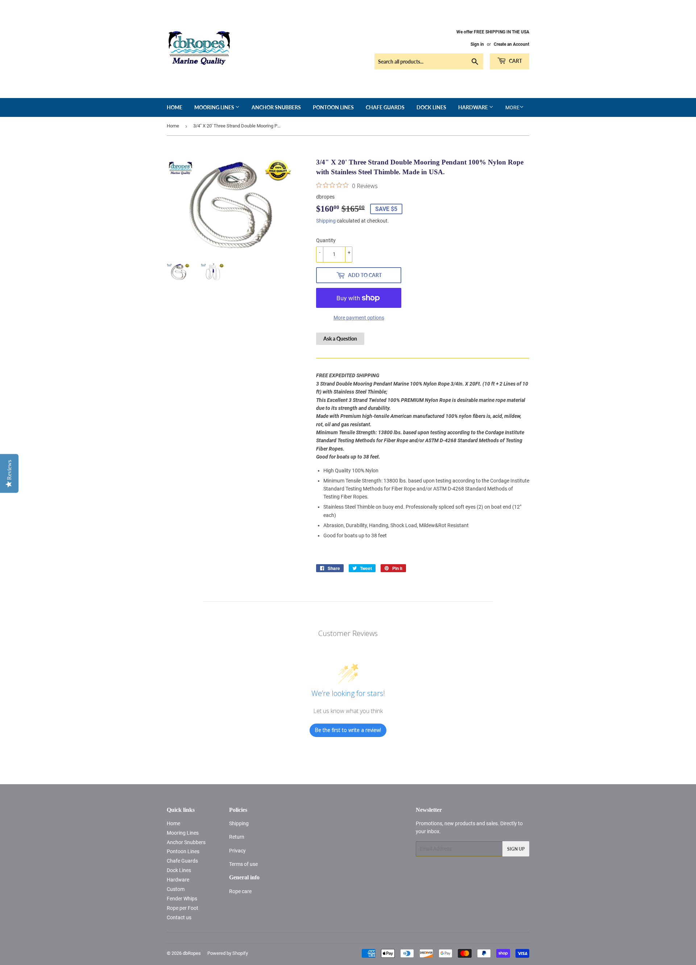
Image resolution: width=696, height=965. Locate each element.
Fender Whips (182, 898)
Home (174, 107)
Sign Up (516, 849)
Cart (515, 61)
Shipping (326, 221)
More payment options (359, 318)
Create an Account (511, 44)
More (512, 107)
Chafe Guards (385, 107)
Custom (176, 889)
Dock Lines (431, 107)
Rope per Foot (182, 908)
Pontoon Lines (333, 107)
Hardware (473, 107)
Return (236, 837)
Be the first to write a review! (348, 729)
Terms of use (243, 864)
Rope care (240, 891)
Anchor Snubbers (276, 107)
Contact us (179, 917)
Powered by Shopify (227, 953)
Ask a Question (340, 338)
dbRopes (192, 953)
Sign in (477, 44)
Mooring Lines (214, 107)
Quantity (326, 240)
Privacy (237, 851)
